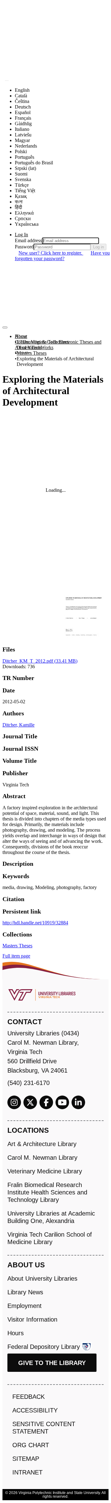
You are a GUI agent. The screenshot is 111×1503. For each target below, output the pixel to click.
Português (24, 157)
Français (23, 118)
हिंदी (18, 207)
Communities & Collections (42, 342)
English (22, 90)
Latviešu (23, 134)
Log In (21, 234)
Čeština (22, 101)
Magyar (22, 140)
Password (24, 246)
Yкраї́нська (27, 224)
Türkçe (22, 185)
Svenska (23, 179)
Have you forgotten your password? (62, 255)
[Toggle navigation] (4, 327)
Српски (23, 218)
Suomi (21, 173)
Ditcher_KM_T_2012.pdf (39, 661)
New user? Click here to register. (50, 253)
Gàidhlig (23, 123)
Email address (28, 240)
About (21, 336)
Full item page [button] (16, 955)
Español (23, 112)
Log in (98, 247)
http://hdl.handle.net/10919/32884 (35, 922)
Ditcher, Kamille (18, 724)
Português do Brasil (34, 162)
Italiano (22, 129)
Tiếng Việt (25, 190)
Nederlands (26, 146)
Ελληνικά (24, 213)
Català (21, 95)
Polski (21, 151)
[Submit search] (7, 80)
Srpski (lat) (25, 168)
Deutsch (23, 106)
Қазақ (21, 196)
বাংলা (19, 201)
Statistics (23, 353)
